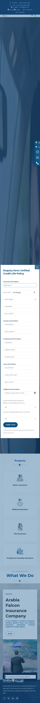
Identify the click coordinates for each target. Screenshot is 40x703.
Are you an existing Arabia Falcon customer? (16, 412)
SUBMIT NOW (10, 425)
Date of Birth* (7, 292)
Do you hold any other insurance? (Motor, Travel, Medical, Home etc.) (14, 402)
